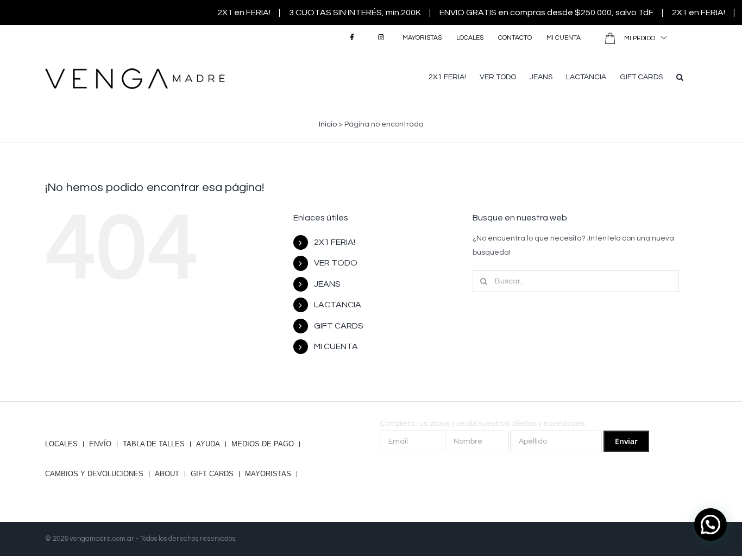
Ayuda (208, 444)
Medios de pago (262, 444)
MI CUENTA (336, 346)
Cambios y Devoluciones (94, 474)
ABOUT (167, 474)
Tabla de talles (154, 444)
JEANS (327, 284)
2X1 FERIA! (334, 242)
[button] (679, 76)
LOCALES (61, 444)
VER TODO (335, 262)
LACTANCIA (337, 304)
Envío (100, 444)
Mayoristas (268, 474)
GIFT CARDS (338, 325)
